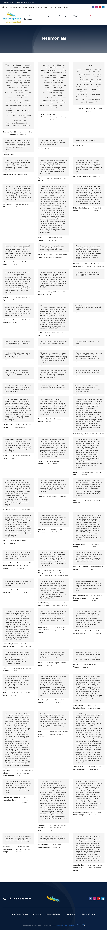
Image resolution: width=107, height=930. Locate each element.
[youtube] (100, 7)
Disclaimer (58, 925)
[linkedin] (103, 7)
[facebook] (93, 7)
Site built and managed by (69, 925)
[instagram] (96, 7)
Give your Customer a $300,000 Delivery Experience (19, 2)
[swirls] (53, 896)
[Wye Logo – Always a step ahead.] (12, 12)
